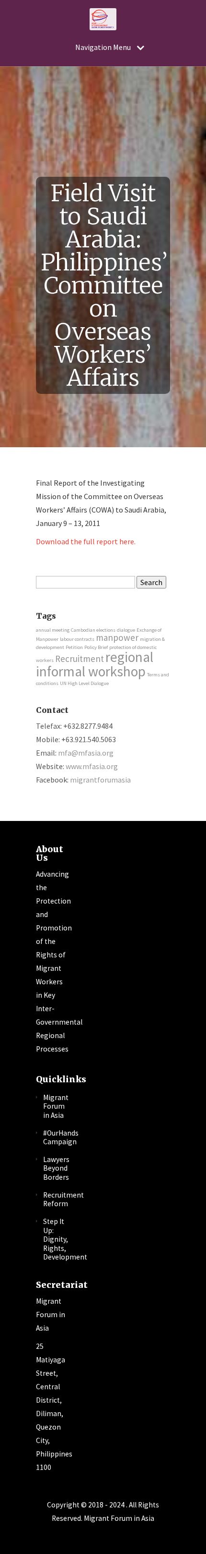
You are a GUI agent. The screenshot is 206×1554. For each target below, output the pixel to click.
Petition (74, 647)
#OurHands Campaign (61, 1137)
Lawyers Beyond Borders (56, 1168)
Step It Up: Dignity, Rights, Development (65, 1239)
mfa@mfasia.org (86, 753)
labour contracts (77, 639)
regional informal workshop (94, 664)
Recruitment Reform (63, 1199)
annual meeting (52, 630)
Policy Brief (96, 647)
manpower (117, 637)
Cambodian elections (93, 630)
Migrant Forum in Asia (56, 1106)
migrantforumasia (100, 779)
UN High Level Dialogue (84, 683)
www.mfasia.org (92, 766)
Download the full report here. (86, 541)
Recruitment (79, 658)
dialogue (126, 630)
